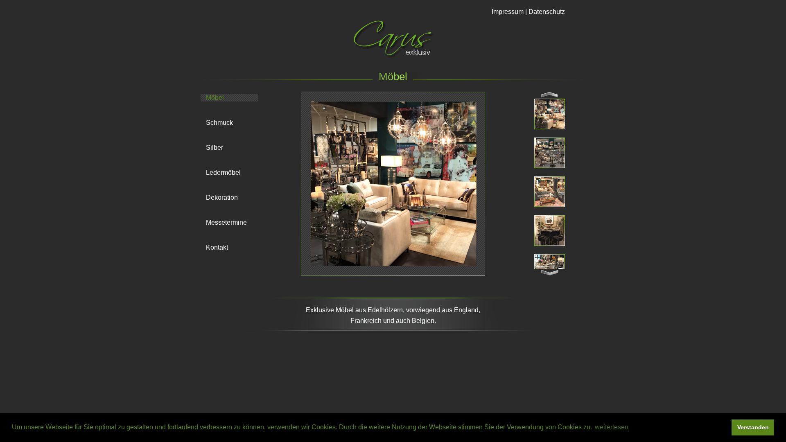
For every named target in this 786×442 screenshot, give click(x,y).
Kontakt (217, 247)
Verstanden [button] (753, 427)
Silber (214, 147)
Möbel (215, 97)
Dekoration (222, 197)
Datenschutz (547, 11)
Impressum (508, 11)
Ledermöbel (223, 172)
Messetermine (226, 222)
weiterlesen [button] (611, 427)
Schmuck (219, 122)
